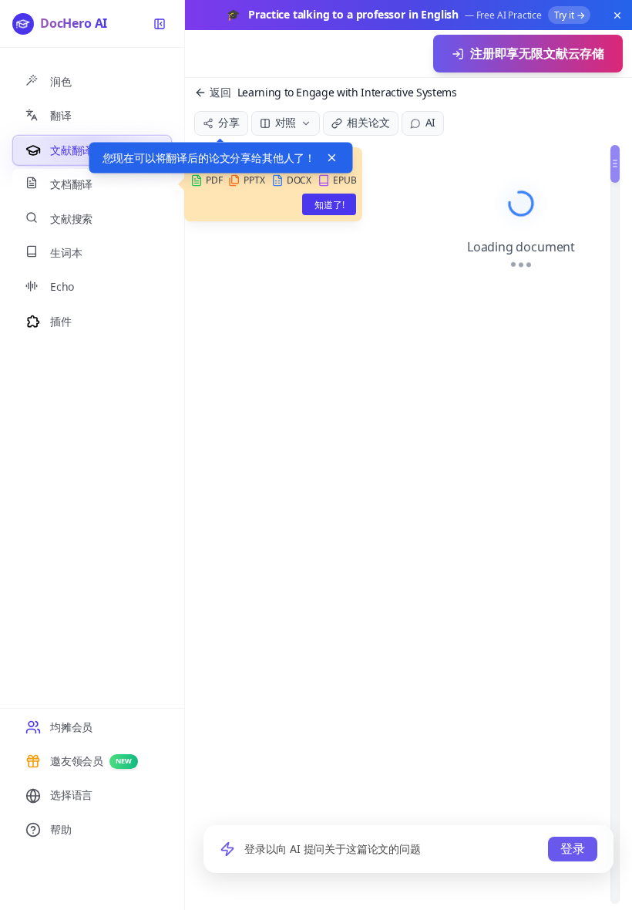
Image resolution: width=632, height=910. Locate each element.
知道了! (329, 204)
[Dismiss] (332, 158)
